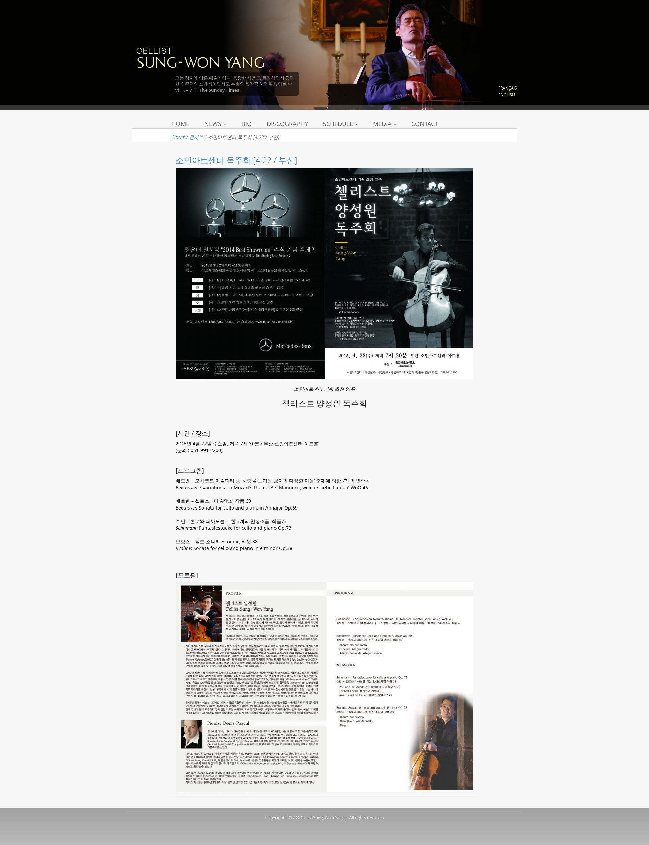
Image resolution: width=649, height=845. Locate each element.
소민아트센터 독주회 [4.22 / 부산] (236, 160)
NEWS (213, 124)
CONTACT (424, 124)
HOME (180, 124)
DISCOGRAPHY (287, 124)
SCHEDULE (339, 124)
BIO (246, 124)
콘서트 (196, 137)
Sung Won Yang (200, 57)
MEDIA (383, 124)
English (506, 95)
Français (507, 88)
